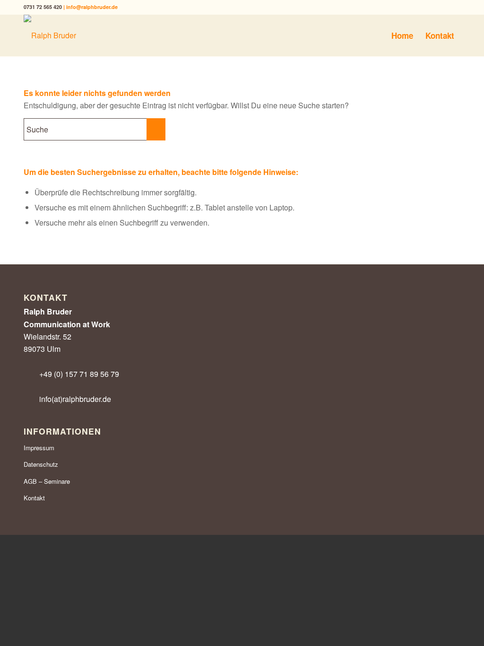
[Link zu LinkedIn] (439, 7)
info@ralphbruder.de (92, 6)
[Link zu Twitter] (425, 7)
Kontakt (34, 497)
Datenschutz (41, 464)
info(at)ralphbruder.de (75, 398)
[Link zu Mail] (453, 7)
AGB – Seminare (47, 481)
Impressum (39, 447)
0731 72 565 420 (43, 6)
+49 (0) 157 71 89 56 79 (79, 373)
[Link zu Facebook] (410, 7)
